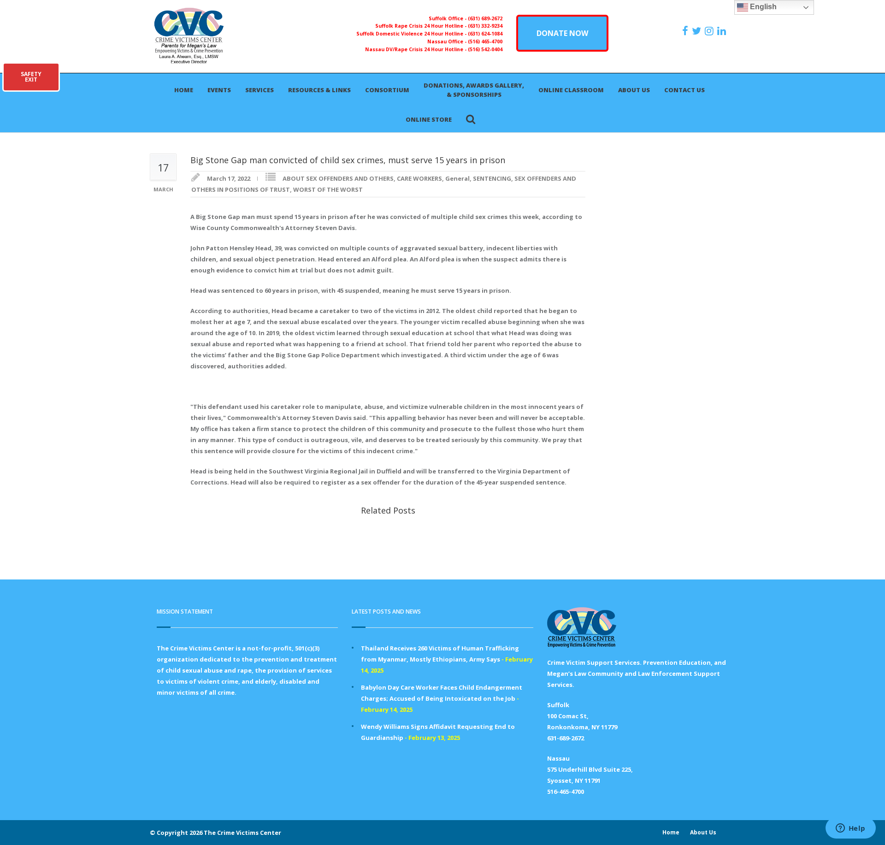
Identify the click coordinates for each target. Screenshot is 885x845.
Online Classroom (571, 90)
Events (219, 90)
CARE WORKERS (419, 178)
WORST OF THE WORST (328, 189)
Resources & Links (319, 90)
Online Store (429, 119)
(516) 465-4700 (485, 41)
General (457, 178)
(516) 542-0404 (485, 49)
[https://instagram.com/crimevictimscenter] (710, 31)
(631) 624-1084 (485, 33)
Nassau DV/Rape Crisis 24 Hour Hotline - (416, 49)
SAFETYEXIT (31, 76)
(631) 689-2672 (485, 18)
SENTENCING (492, 178)
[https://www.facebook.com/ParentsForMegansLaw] (686, 31)
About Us (634, 90)
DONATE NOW (562, 33)
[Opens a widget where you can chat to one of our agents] (850, 828)
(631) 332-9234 (485, 26)
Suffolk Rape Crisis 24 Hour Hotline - (421, 26)
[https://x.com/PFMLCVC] (697, 31)
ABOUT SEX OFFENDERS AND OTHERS (338, 178)
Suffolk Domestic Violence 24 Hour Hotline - (412, 33)
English (762, 7)
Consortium (387, 90)
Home (183, 90)
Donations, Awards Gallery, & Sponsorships (474, 90)
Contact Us (684, 90)
